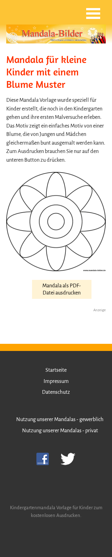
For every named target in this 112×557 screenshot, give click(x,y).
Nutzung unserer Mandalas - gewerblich (60, 419)
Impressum (56, 381)
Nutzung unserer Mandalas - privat (60, 430)
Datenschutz (56, 392)
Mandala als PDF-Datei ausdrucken (61, 289)
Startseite (56, 370)
